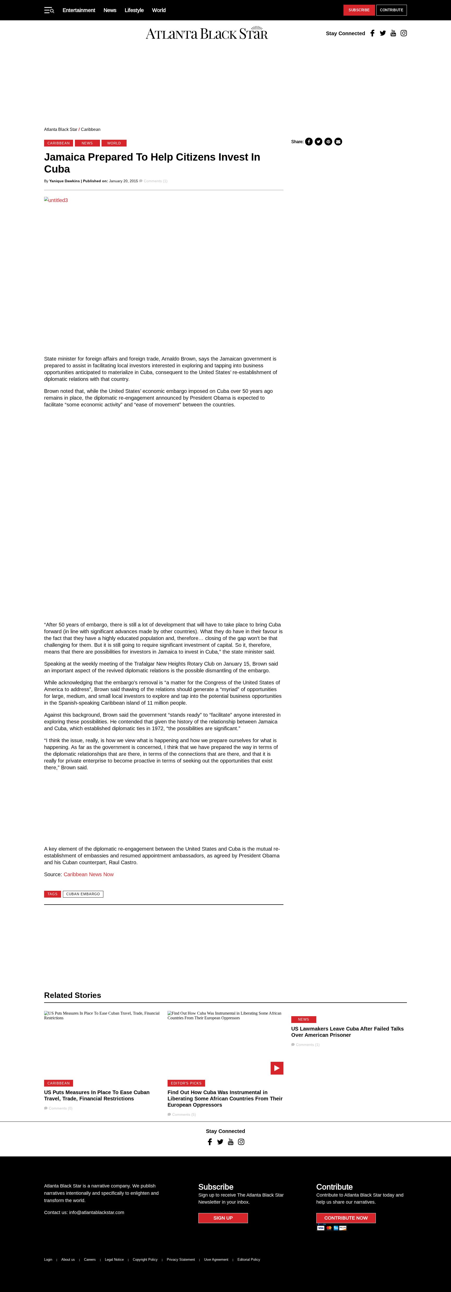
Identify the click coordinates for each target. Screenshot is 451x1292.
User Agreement (216, 1259)
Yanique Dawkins (64, 181)
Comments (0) (61, 1108)
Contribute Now (346, 1218)
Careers (90, 1259)
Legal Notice (114, 1259)
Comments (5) (184, 1114)
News (110, 10)
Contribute (391, 10)
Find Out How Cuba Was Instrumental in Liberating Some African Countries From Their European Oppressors (225, 1098)
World (159, 10)
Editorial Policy (249, 1259)
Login (48, 1259)
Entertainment (79, 10)
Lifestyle (134, 10)
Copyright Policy (145, 1259)
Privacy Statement (181, 1259)
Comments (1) (156, 181)
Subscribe (359, 10)
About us (68, 1259)
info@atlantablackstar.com (96, 1212)
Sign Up (223, 1218)
